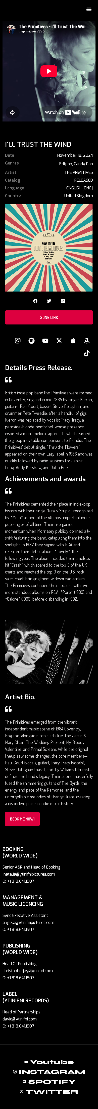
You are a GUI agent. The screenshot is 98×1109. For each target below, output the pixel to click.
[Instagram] (17, 341)
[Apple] (73, 341)
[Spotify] (31, 341)
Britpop (65, 164)
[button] (89, 9)
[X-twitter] (59, 341)
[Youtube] (45, 341)
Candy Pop (83, 164)
